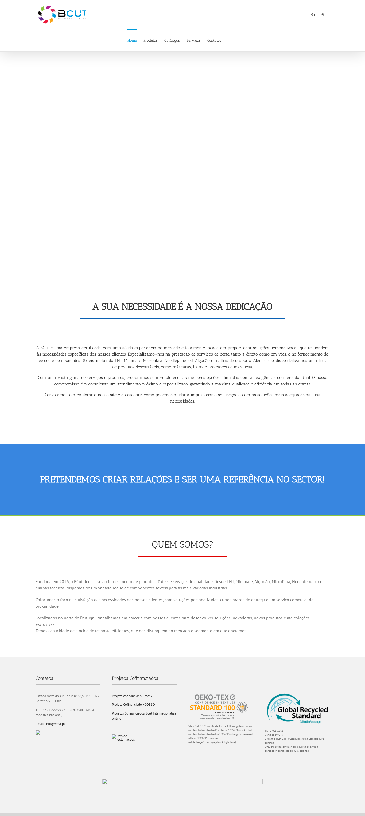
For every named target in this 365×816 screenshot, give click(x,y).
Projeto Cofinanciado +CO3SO (133, 704)
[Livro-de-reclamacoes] (125, 736)
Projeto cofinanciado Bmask (132, 696)
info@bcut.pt (55, 723)
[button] (229, 40)
